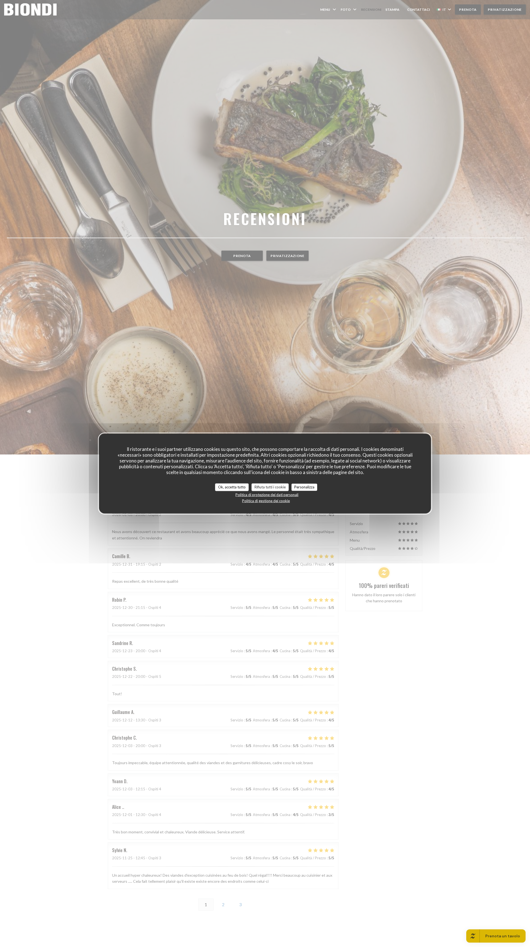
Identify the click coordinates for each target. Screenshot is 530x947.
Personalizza (304, 487)
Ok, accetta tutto (232, 487)
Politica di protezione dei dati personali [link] (266, 494)
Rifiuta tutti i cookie (270, 487)
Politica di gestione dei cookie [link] (266, 500)
